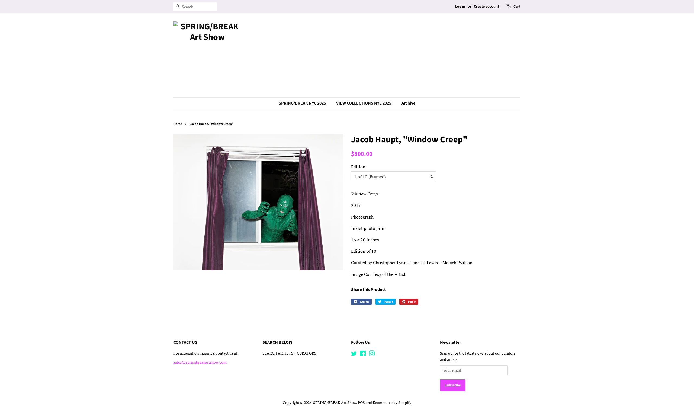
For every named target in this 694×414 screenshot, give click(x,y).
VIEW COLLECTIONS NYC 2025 (363, 103)
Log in (460, 6)
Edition (358, 167)
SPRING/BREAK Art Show (334, 402)
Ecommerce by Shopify (392, 402)
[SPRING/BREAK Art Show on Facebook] (363, 354)
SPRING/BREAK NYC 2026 (302, 103)
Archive (408, 103)
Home (178, 124)
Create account (486, 6)
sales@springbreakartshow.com (200, 362)
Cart (516, 6)
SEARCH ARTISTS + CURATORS (289, 353)
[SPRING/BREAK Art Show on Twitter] (354, 354)
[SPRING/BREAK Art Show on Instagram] (372, 354)
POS (361, 402)
